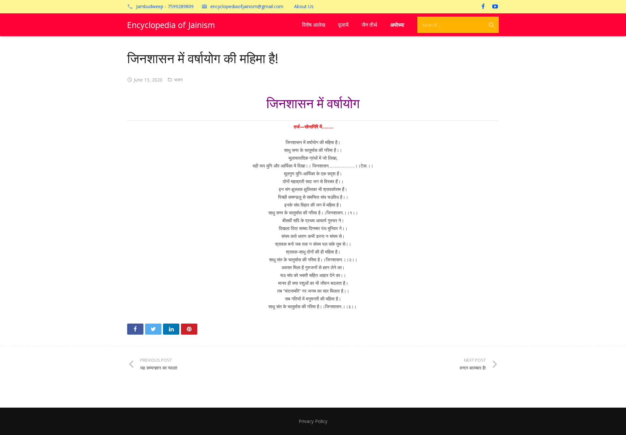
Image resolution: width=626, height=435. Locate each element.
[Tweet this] (153, 329)
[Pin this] (189, 329)
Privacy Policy (313, 421)
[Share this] (135, 329)
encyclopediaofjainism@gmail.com (246, 6)
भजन (178, 80)
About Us (304, 6)
